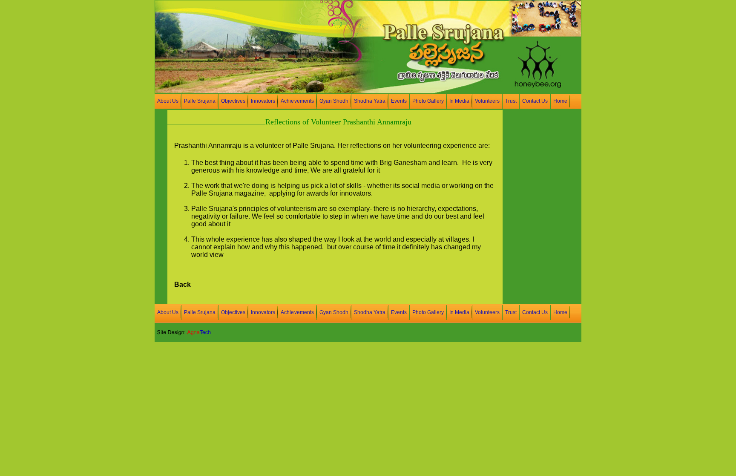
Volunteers (487, 101)
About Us (167, 101)
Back (182, 284)
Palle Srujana (200, 101)
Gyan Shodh (333, 101)
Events (399, 101)
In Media (459, 101)
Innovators (263, 101)
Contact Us (535, 101)
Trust (511, 101)
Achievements (297, 101)
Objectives (233, 101)
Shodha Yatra (369, 101)
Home (560, 101)
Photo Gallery (428, 101)
